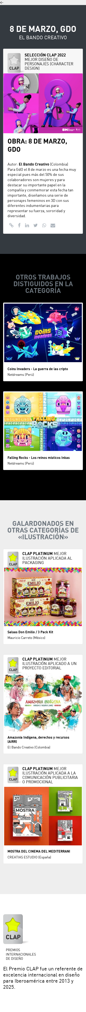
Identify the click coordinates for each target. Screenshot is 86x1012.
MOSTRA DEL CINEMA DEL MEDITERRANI (39, 851)
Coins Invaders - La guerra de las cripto (38, 369)
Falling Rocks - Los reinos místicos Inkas (39, 458)
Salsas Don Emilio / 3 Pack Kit (30, 632)
